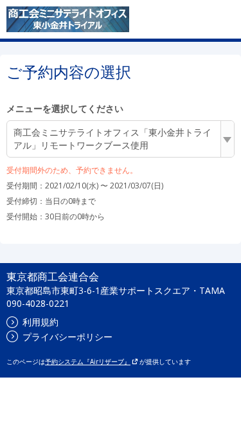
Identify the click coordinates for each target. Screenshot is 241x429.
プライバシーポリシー (67, 337)
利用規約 (40, 322)
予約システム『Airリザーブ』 (87, 361)
